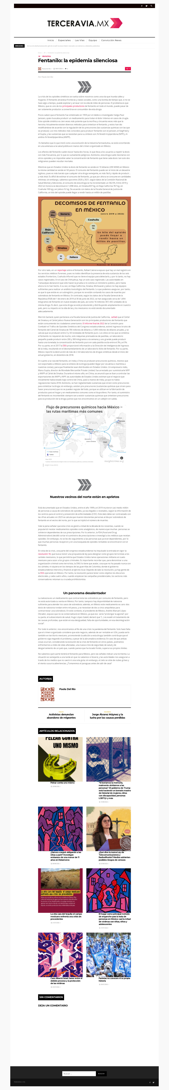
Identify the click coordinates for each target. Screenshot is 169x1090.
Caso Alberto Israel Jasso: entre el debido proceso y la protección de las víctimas (66, 981)
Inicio (40, 53)
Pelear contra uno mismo (62, 783)
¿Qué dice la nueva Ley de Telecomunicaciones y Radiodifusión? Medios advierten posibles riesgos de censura (114, 856)
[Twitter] (146, 6)
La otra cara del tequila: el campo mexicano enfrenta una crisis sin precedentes (66, 916)
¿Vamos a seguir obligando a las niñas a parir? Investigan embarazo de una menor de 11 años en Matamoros (65, 856)
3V (45, 53)
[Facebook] (142, 6)
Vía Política (46, 56)
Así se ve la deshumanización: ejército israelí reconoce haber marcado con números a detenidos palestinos (63, 46)
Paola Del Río (46, 69)
